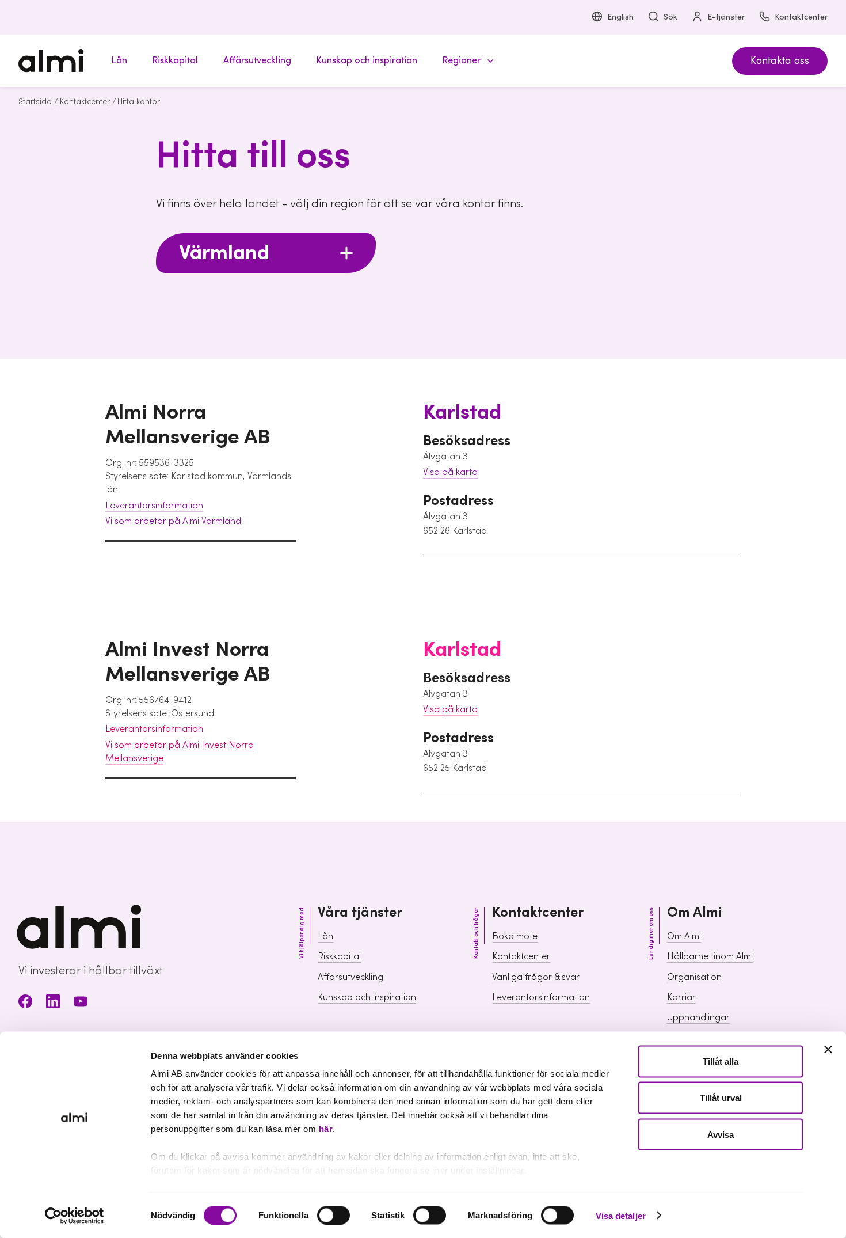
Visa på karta (450, 472)
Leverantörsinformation (154, 505)
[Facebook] (25, 1003)
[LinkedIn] (53, 1003)
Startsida (35, 102)
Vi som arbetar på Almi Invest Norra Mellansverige (179, 752)
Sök (670, 17)
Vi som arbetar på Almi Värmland (173, 521)
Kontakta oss (779, 61)
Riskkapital (339, 956)
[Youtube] (80, 1003)
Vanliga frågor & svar (536, 977)
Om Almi (684, 936)
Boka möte (515, 936)
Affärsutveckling (350, 977)
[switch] (333, 1215)
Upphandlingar (698, 1017)
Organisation (694, 977)
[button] (466, 61)
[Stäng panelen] (828, 1050)
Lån (325, 936)
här (326, 1129)
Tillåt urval (721, 1098)
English (620, 17)
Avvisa (720, 1134)
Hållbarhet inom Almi (710, 956)
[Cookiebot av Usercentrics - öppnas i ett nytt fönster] (74, 1215)
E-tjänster (726, 17)
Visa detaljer (621, 1215)
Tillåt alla (720, 1061)
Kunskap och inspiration (367, 997)
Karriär (681, 997)
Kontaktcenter (801, 17)
